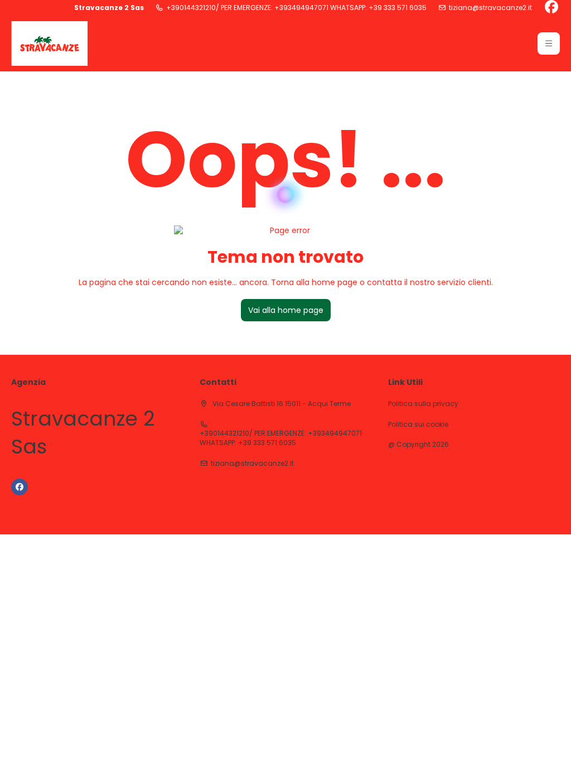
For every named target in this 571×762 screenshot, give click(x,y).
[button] (549, 43)
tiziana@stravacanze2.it (490, 7)
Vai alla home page (285, 310)
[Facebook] (551, 8)
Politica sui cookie (418, 424)
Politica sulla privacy (423, 403)
